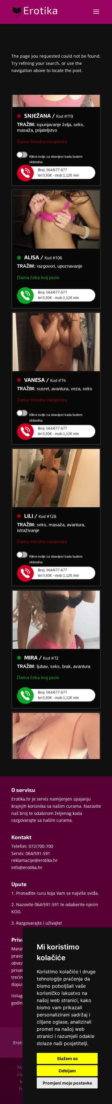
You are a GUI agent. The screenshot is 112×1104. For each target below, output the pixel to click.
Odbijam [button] (67, 1070)
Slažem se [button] (67, 1058)
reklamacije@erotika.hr (34, 860)
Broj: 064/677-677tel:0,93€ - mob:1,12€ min (58, 169)
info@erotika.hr (26, 867)
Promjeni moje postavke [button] (67, 1082)
